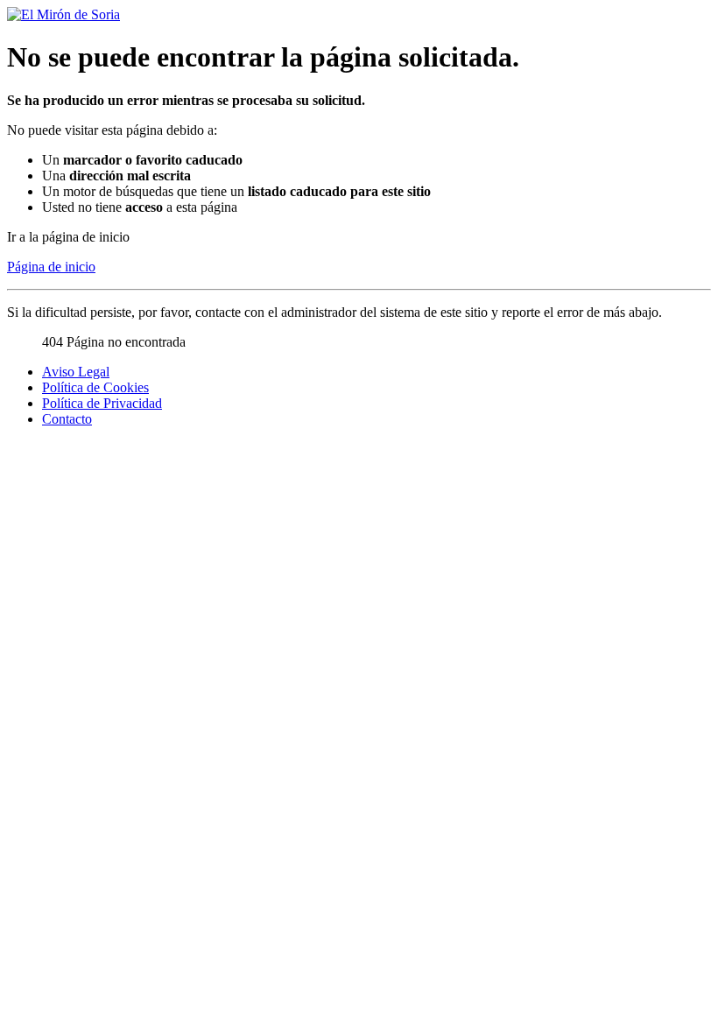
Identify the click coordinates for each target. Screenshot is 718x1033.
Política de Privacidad (102, 403)
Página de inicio (51, 266)
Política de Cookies (95, 387)
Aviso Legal (75, 371)
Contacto (67, 418)
